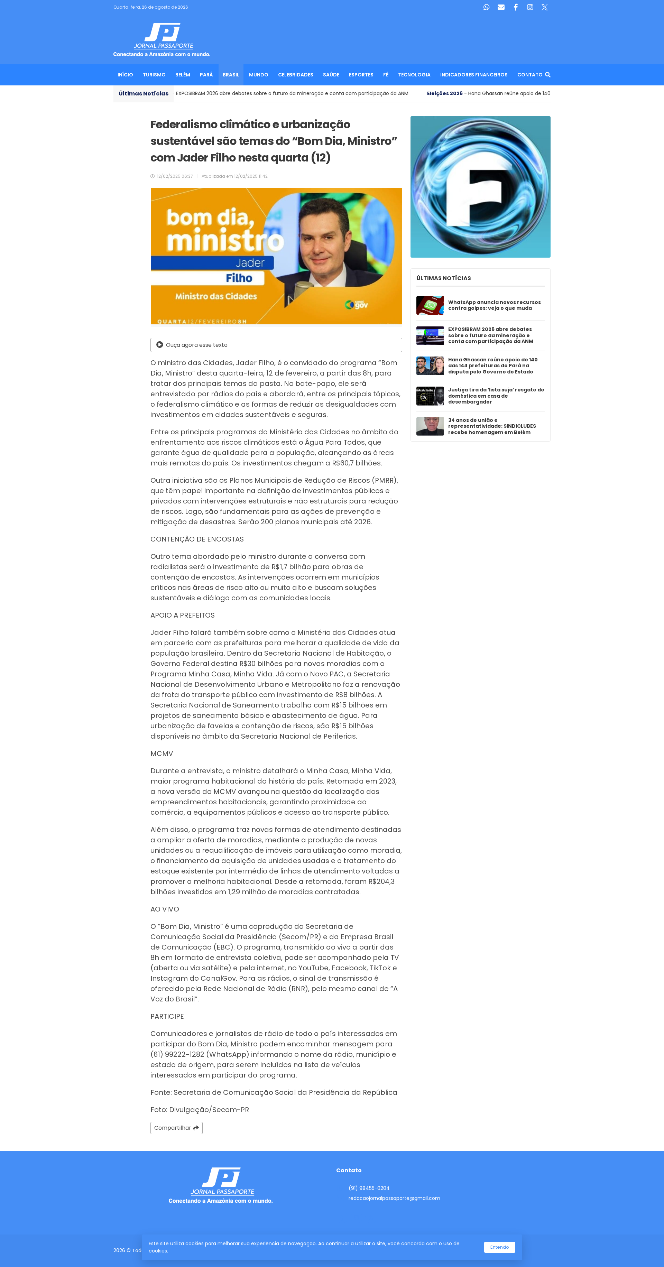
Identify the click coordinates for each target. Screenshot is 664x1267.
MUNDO (258, 74)
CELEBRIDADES (295, 74)
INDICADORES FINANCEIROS (474, 74)
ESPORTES (361, 74)
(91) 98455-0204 (369, 1188)
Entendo (499, 1247)
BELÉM (182, 74)
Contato (530, 74)
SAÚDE (331, 74)
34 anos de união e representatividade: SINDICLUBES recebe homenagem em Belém (492, 426)
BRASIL (231, 74)
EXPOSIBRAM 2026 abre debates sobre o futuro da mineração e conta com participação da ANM (490, 335)
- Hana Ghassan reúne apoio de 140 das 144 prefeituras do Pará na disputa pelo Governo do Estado (421, 93)
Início (125, 74)
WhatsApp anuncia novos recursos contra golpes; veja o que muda (494, 305)
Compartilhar (172, 1128)
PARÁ (206, 74)
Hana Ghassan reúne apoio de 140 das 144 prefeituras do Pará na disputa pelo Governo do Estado (493, 366)
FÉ (385, 74)
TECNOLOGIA (414, 74)
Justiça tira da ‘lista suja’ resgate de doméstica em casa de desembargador (496, 396)
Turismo (154, 74)
